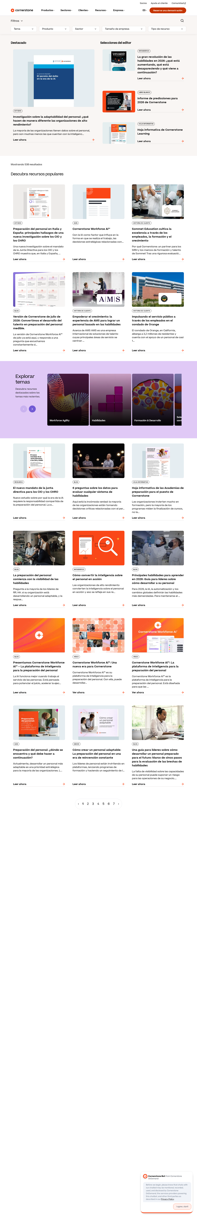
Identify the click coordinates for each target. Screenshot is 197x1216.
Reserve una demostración (167, 10)
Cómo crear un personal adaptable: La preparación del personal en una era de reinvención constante (93, 708)
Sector (79, 29)
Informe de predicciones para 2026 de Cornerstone (130, 90)
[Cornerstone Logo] (22, 10)
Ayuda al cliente (159, 3)
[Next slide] (32, 408)
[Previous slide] (23, 408)
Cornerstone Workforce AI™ (86, 184)
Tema (17, 29)
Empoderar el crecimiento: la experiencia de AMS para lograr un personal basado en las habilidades (96, 275)
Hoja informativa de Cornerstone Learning (125, 121)
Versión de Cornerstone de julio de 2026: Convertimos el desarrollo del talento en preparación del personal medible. (35, 275)
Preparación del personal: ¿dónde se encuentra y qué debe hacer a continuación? (39, 706)
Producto (47, 29)
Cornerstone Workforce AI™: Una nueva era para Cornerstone (95, 619)
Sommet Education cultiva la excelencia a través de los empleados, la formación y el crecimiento (154, 187)
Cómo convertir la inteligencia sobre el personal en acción (93, 531)
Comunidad (178, 3)
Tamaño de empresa (117, 29)
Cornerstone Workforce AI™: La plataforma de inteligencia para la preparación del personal (157, 619)
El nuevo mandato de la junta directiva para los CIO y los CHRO (38, 444)
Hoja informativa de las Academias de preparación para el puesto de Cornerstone (155, 444)
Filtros (15, 21)
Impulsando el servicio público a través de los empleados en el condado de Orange (156, 273)
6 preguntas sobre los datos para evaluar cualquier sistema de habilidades (94, 444)
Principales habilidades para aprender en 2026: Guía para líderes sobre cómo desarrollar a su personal (157, 533)
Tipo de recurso (160, 29)
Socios (143, 3)
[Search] (182, 20)
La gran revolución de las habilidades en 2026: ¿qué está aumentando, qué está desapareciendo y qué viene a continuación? (141, 50)
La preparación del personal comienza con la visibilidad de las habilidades (37, 531)
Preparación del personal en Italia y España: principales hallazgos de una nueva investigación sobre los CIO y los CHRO (37, 187)
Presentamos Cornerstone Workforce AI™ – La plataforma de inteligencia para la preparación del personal (38, 621)
